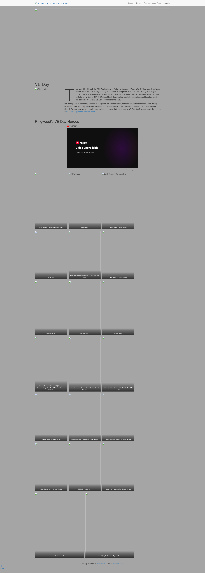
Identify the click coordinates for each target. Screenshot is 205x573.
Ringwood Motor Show (152, 3)
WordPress (101, 563)
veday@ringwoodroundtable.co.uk (80, 111)
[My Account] (0, 572)
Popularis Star (118, 563)
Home (130, 3)
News (138, 3)
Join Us (167, 3)
